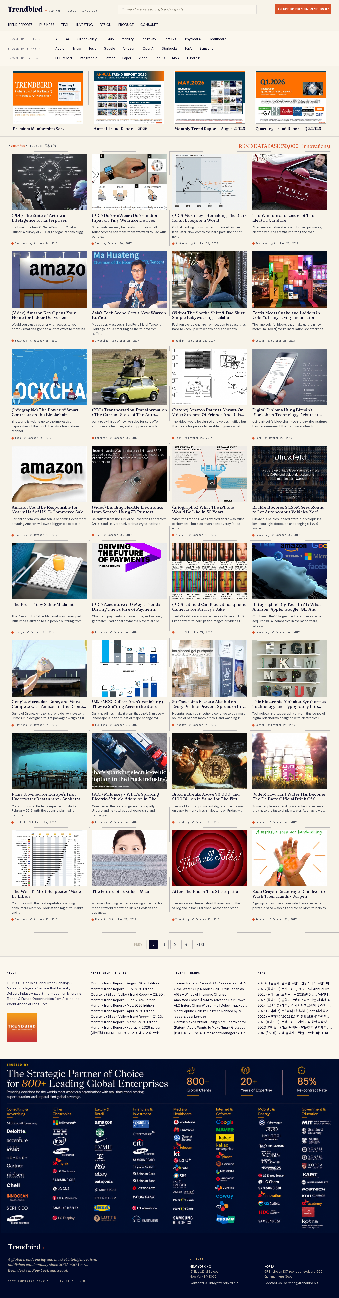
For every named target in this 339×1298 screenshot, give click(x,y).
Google (109, 48)
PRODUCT (126, 25)
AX (68, 39)
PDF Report (63, 58)
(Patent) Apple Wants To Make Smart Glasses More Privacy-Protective (211, 1027)
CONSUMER (149, 25)
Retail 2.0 (171, 39)
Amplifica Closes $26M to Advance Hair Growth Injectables (211, 1000)
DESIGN (105, 25)
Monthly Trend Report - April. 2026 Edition (123, 1011)
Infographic (88, 58)
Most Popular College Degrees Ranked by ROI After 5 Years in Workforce (211, 1011)
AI (56, 39)
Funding (193, 58)
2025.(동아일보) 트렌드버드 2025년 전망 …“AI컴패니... (295, 994)
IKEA (188, 48)
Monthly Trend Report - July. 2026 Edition (122, 989)
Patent (110, 58)
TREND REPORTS (20, 25)
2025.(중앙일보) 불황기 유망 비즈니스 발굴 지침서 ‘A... (295, 1000)
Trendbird (25, 9)
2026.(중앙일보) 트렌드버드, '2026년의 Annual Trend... (295, 989)
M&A (176, 58)
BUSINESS (46, 25)
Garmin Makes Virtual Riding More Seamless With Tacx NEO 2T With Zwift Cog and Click (211, 1022)
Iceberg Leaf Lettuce (190, 1017)
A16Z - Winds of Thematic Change (200, 994)
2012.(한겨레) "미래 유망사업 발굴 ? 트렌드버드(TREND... (295, 1033)
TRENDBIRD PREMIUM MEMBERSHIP (303, 9)
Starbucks (170, 48)
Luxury (109, 39)
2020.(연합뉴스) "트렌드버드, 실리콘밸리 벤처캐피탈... (295, 1027)
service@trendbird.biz (28, 1281)
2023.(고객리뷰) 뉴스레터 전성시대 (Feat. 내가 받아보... (295, 1011)
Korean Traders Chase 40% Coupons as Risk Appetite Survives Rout (211, 983)
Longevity (148, 39)
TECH (65, 25)
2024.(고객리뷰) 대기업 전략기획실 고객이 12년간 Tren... (295, 1005)
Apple (59, 48)
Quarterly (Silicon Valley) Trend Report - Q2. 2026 (128, 994)
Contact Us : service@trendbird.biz (291, 1283)
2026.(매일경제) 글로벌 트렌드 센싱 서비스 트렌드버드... (295, 983)
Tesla (93, 48)
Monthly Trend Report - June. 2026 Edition (123, 1000)
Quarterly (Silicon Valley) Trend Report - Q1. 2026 (128, 1017)
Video (143, 58)
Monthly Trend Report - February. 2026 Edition (126, 1027)
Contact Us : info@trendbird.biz (214, 1283)
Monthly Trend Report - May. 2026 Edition (122, 1005)
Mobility (128, 39)
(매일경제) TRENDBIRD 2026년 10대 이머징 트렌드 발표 (128, 1033)
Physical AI (193, 39)
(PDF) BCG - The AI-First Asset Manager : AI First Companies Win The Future (211, 1033)
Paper (126, 58)
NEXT (201, 944)
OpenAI (148, 48)
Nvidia (76, 48)
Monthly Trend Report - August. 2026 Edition (125, 983)
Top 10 (160, 58)
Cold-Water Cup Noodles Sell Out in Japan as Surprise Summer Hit (211, 989)
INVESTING (84, 25)
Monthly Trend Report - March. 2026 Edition (124, 1022)
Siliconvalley (87, 39)
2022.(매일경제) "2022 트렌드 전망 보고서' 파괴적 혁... (295, 1017)
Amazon (129, 48)
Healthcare (217, 39)
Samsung (206, 48)
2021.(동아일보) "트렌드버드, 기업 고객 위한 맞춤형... (293, 1022)
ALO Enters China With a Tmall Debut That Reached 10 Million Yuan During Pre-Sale (211, 1005)
